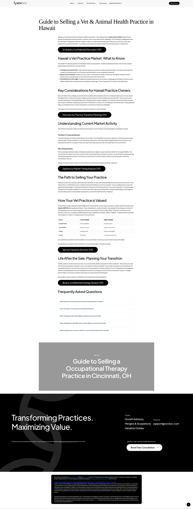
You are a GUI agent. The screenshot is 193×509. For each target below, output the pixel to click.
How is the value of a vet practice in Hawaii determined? (77, 309)
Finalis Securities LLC (73, 477)
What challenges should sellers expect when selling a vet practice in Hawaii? (83, 323)
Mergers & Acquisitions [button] (138, 423)
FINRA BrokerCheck (83, 482)
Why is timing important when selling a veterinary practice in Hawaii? (80, 316)
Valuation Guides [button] (134, 428)
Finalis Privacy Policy (59, 482)
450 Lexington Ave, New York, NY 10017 (68, 441)
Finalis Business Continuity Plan (71, 482)
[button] (82, 50)
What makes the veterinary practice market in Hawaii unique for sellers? (81, 301)
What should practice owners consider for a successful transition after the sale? (84, 330)
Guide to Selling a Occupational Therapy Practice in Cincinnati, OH (96, 366)
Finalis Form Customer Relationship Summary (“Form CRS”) (102, 482)
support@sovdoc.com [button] (166, 423)
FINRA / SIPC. (85, 477)
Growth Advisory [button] (134, 419)
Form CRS (96, 500)
